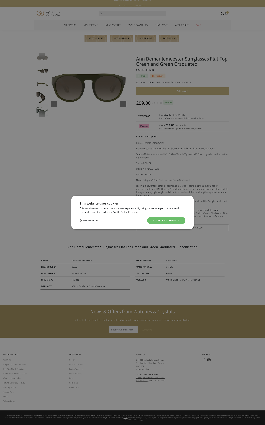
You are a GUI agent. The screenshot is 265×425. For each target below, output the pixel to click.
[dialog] (132, 212)
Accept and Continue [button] (166, 220)
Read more (134, 212)
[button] (89, 220)
